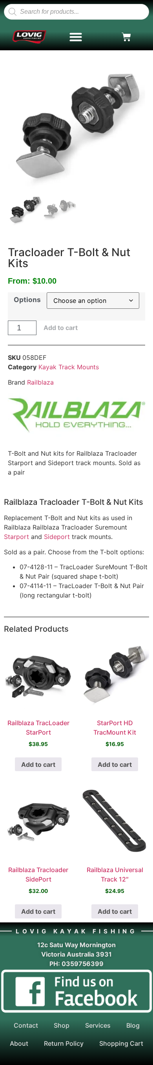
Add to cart (61, 328)
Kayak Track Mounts (68, 367)
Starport (16, 537)
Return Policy (64, 1043)
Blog (133, 1025)
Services (98, 1025)
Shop (61, 1025)
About (19, 1043)
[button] (76, 37)
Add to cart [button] (38, 764)
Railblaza (40, 382)
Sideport (57, 537)
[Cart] (126, 36)
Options (27, 299)
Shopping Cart (121, 1043)
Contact (26, 1025)
